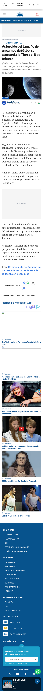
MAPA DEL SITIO (12, 539)
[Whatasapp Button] (38, 672)
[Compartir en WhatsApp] (28, 283)
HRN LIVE (9, 591)
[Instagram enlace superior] (38, 4)
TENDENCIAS (10, 574)
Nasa (23, 296)
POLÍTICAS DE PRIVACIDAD (16, 551)
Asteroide (31, 296)
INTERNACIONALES (13, 579)
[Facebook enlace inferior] (25, 674)
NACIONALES (18, 20)
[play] (37, 681)
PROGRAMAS (6, 20)
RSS (6, 543)
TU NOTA (5, 4)
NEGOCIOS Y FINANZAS (32, 20)
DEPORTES (9, 583)
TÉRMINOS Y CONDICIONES (17, 547)
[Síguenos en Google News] (24, 288)
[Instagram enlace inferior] (33, 674)
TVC (12, 3)
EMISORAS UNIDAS (20, 4)
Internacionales (12, 39)
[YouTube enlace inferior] (17, 674)
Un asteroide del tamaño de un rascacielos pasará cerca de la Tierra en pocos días (21, 270)
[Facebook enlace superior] (34, 4)
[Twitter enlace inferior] (9, 674)
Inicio (4, 39)
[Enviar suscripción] (35, 659)
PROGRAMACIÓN (12, 587)
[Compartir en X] (33, 283)
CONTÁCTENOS (12, 535)
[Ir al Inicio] (20, 14)
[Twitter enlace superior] (30, 4)
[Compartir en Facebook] (24, 283)
